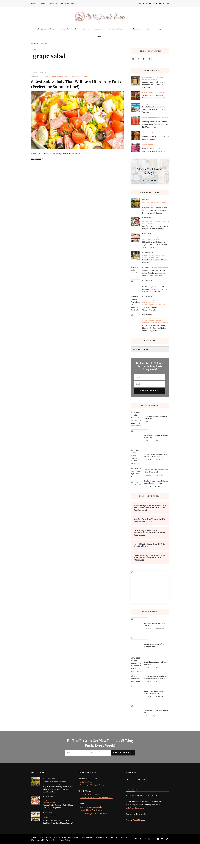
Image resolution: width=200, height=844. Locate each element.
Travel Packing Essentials (91, 807)
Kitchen (160, 77)
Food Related (135, 29)
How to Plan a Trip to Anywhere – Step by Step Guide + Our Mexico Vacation (155, 109)
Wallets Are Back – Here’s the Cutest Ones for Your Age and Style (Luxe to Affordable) (154, 273)
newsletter (143, 814)
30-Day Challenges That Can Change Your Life (153, 308)
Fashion (165, 267)
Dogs (148, 284)
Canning (149, 77)
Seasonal (98, 29)
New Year (161, 304)
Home (85, 29)
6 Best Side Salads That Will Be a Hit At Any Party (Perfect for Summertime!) (76, 84)
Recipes (165, 221)
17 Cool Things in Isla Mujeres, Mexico (96, 813)
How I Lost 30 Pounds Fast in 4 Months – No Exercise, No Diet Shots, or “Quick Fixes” (154, 328)
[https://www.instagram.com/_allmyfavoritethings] (128, 779)
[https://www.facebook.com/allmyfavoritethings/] (133, 779)
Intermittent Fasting (150, 257)
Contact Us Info (146, 795)
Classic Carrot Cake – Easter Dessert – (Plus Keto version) (156, 471)
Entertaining (57, 77)
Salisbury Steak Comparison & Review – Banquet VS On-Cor (154, 96)
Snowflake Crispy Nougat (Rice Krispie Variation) (154, 645)
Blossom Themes (111, 837)
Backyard (145, 202)
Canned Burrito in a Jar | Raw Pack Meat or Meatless (155, 138)
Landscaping (146, 205)
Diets (148, 255)
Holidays (75, 77)
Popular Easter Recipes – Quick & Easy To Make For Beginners (155, 227)
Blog (159, 29)
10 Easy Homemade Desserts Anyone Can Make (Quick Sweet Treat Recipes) (154, 244)
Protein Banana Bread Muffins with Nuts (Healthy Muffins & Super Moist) (156, 677)
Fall (154, 117)
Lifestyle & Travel (69, 29)
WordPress (35, 840)
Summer (85, 77)
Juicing (160, 320)
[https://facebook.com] (138, 59)
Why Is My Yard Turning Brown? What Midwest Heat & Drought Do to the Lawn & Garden (154, 210)
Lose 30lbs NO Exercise (90, 794)
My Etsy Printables (68, 3)
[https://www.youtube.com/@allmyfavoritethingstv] (144, 779)
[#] (133, 59)
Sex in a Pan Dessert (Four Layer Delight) (154, 625)
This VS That (161, 92)
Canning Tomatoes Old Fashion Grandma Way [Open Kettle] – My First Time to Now (155, 124)
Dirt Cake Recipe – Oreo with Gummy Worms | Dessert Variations (156, 482)
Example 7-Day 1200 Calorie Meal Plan (96, 798)
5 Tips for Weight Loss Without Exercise (154, 261)
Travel (157, 104)
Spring (152, 223)
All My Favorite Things (46, 29)
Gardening (157, 202)
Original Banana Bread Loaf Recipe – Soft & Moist (156, 418)
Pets (149, 29)
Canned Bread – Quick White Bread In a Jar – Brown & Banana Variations (154, 85)
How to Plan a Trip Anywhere (92, 810)
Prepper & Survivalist (150, 79)
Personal (151, 104)
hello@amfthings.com (135, 808)
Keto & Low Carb (159, 132)
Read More (36, 159)
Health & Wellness (116, 29)
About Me (137, 820)
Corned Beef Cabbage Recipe (92, 785)
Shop (99, 36)
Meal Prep (164, 117)
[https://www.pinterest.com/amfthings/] (139, 779)
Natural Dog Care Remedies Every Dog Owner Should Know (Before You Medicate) (154, 289)
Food (67, 77)
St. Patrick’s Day (86, 782)
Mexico (144, 104)
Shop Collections (38, 3)
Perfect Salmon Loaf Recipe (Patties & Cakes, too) (156, 437)
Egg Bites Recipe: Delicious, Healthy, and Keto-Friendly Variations (156, 455)
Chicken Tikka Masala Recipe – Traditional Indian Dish (154, 692)
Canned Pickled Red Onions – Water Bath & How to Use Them (154, 150)
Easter (148, 221)
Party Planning (147, 239)
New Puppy (154, 284)
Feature (149, 92)
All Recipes (53, 3)
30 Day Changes (147, 300)
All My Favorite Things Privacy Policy (55, 840)
